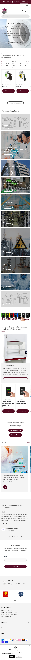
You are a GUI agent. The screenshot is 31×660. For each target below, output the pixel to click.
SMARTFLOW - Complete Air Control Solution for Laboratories (8, 404)
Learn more (8, 156)
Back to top (15, 601)
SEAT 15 (4, 87)
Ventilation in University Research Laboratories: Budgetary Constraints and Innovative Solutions (14, 477)
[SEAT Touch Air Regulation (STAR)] (22, 391)
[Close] (29, 646)
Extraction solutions (15, 430)
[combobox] (15, 16)
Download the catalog (15, 42)
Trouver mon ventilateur (15, 103)
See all (28, 63)
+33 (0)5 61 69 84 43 (7, 616)
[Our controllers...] (15, 348)
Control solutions (15, 435)
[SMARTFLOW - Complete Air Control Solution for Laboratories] (8, 391)
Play (6, 127)
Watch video (8, 303)
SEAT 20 (18, 87)
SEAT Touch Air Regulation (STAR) (21, 402)
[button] (25, 11)
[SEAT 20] (22, 76)
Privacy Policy (13, 653)
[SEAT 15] (8, 76)
